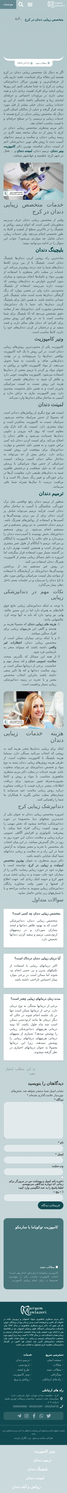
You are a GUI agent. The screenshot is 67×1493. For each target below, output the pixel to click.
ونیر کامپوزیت (44, 1451)
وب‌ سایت (57, 1166)
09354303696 (20, 1406)
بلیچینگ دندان (37, 1469)
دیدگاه (58, 1099)
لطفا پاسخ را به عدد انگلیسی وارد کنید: (40, 1187)
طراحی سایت (46, 1438)
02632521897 (36, 1406)
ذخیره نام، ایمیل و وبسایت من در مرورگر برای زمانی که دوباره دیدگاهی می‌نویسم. (36, 1182)
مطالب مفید (41, 63)
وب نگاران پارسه (22, 1438)
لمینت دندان (24, 151)
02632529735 (52, 1406)
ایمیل (59, 1154)
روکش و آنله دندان (26, 1487)
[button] (30, 4)
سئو (35, 1438)
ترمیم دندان (51, 493)
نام (60, 1142)
